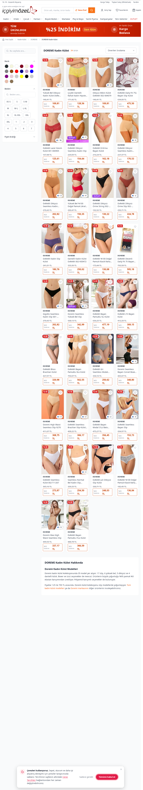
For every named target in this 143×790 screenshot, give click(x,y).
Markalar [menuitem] (66, 19)
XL (8, 115)
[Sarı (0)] (22, 76)
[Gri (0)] (7, 71)
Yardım (136, 2)
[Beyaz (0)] (17, 66)
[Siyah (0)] (27, 76)
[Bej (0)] (12, 66)
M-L (16, 108)
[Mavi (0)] (32, 71)
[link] (77, 141)
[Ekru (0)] (27, 66)
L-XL (25, 108)
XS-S (9, 101)
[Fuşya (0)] (32, 66)
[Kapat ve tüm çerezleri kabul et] (121, 769)
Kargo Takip (104, 2)
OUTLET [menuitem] (133, 19)
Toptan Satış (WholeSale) (121, 2)
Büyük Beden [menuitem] (51, 19)
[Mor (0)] (7, 76)
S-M (25, 101)
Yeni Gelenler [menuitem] (121, 19)
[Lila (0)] (27, 71)
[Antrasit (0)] (7, 66)
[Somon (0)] (32, 76)
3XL (8, 121)
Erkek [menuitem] (16, 19)
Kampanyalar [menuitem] (106, 19)
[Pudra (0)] (12, 76)
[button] (19, 61)
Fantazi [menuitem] (37, 19)
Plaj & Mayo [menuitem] (78, 19)
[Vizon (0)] (12, 81)
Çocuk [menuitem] (26, 19)
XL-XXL (17, 115)
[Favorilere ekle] (60, 61)
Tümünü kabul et (107, 777)
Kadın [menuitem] (6, 19)
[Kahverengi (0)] (12, 71)
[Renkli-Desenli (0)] (17, 76)
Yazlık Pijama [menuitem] (92, 19)
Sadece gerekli (86, 777)
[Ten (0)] (7, 81)
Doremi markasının (80, 588)
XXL (27, 115)
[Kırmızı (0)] (17, 71)
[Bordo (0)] (22, 66)
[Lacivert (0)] (22, 71)
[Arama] (91, 10)
